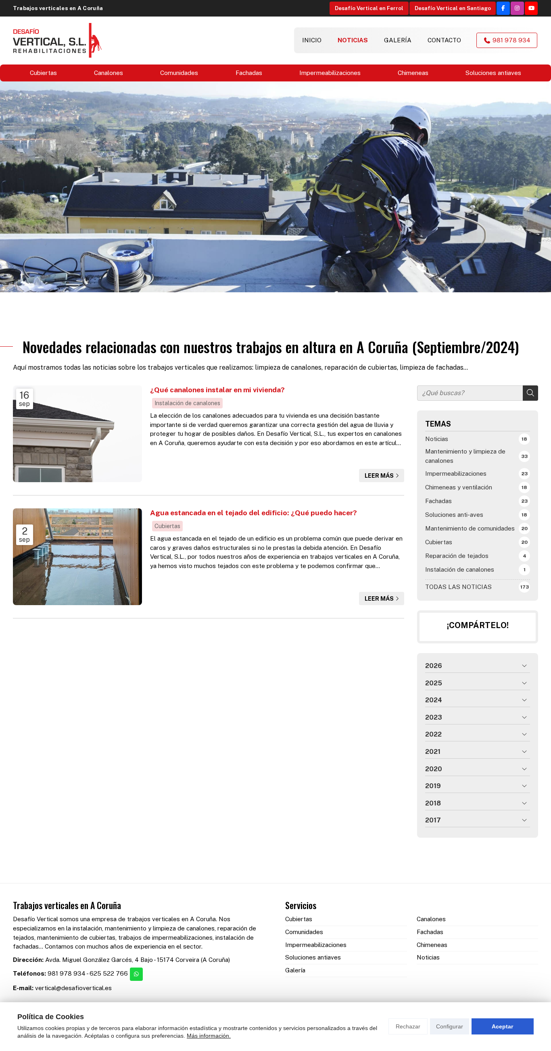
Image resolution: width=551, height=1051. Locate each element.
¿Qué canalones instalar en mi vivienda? (217, 389)
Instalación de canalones (187, 403)
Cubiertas (167, 525)
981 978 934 (67, 973)
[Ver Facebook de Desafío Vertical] (503, 8)
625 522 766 (109, 973)
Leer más (379, 475)
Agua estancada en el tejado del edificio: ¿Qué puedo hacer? (253, 512)
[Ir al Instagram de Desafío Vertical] (517, 8)
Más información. (209, 1035)
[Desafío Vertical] (57, 40)
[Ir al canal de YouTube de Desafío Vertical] (531, 8)
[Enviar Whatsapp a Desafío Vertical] (136, 974)
